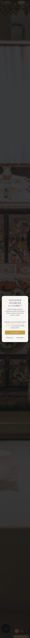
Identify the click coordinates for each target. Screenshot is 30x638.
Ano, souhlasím (15, 332)
